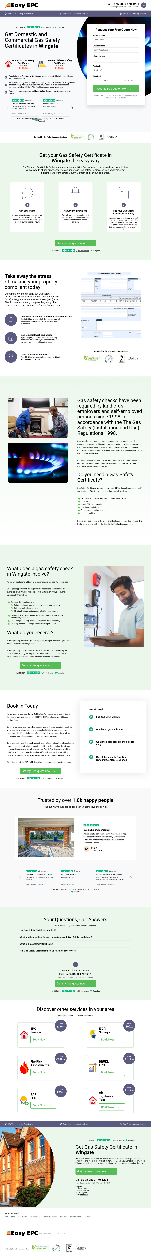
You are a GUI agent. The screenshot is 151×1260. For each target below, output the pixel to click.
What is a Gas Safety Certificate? (36, 944)
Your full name (99, 36)
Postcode (97, 66)
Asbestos (88, 1217)
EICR (13, 1217)
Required (97, 76)
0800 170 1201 (129, 4)
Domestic (105, 80)
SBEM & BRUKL (76, 1217)
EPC (6, 1217)
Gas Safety (22, 1217)
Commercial (128, 80)
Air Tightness (35, 1217)
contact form (12, 720)
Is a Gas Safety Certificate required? (38, 930)
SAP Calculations (50, 1217)
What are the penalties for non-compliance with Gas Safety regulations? (56, 937)
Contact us (84, 1195)
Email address (99, 46)
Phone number (99, 56)
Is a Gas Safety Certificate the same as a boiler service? (48, 951)
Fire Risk (63, 1217)
